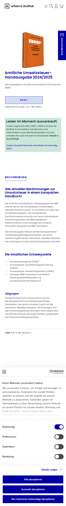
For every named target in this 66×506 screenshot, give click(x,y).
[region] (33, 44)
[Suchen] (50, 6)
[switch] (59, 436)
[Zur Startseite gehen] (21, 6)
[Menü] (45, 6)
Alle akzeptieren (33, 479)
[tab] (16, 178)
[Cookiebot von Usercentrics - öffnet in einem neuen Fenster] (50, 372)
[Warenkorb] (60, 6)
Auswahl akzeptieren (33, 489)
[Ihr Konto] (56, 6)
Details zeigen (49, 469)
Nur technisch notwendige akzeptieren (33, 499)
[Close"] (59, 47)
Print (24, 100)
